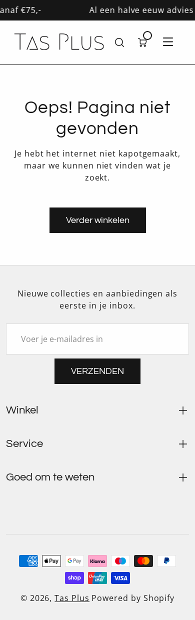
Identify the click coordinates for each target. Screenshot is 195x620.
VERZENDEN (97, 371)
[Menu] (168, 43)
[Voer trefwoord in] (119, 42)
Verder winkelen (98, 220)
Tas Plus (72, 598)
